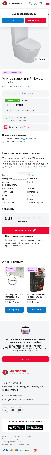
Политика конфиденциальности (16, 439)
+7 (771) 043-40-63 (14, 383)
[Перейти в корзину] (40, 3)
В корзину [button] (14, 309)
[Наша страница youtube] (20, 410)
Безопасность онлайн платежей (15, 444)
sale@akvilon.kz (10, 390)
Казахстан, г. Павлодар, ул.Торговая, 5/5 (22, 387)
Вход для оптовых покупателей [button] (17, 400)
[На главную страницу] (16, 372)
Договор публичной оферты (14, 442)
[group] (13, 93)
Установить (25, 359)
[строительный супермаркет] (4, 3)
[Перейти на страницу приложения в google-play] (34, 428)
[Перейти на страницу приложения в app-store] (16, 428)
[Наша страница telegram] (12, 410)
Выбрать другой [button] (35, 20)
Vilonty (30, 175)
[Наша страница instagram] (5, 410)
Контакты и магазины (13, 396)
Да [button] (13, 20)
